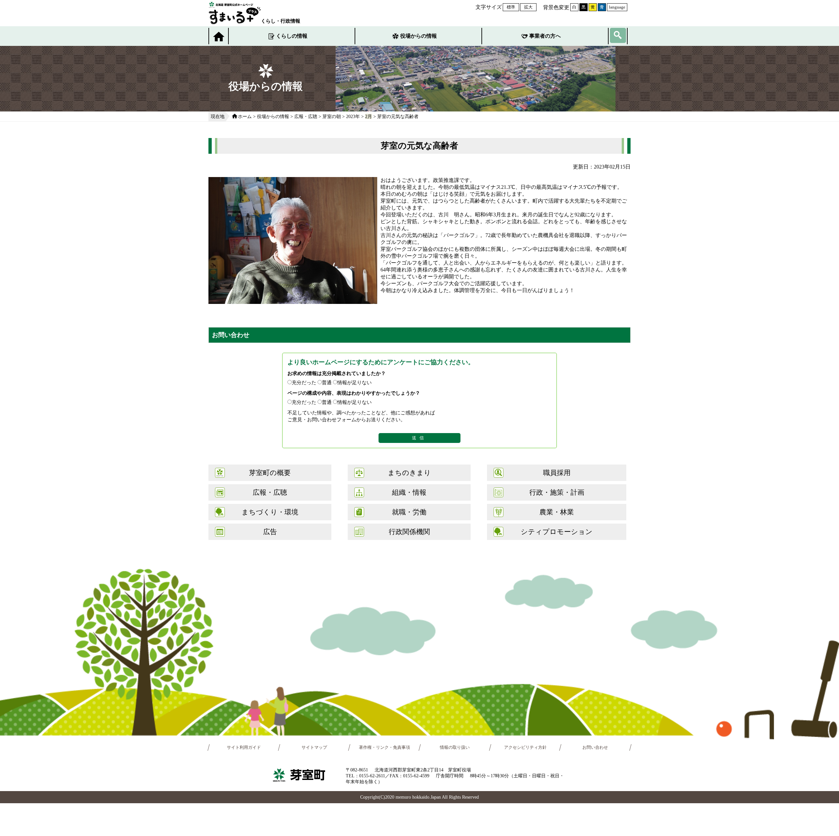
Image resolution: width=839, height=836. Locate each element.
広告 (270, 531)
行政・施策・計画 (556, 492)
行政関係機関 (409, 531)
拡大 (528, 7)
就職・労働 (409, 512)
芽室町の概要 (270, 472)
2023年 (353, 116)
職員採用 (557, 472)
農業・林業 (556, 512)
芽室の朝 (331, 116)
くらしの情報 (291, 36)
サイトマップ (314, 747)
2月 (368, 116)
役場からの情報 (418, 36)
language (617, 7)
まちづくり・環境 (270, 512)
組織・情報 (409, 492)
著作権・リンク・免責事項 (384, 747)
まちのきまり (409, 472)
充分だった (304, 382)
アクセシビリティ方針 (525, 747)
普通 (327, 382)
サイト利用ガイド (244, 747)
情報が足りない (354, 382)
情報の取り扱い (455, 747)
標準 (511, 7)
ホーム (245, 116)
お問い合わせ (595, 747)
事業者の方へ (545, 36)
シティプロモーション (557, 531)
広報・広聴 (305, 116)
